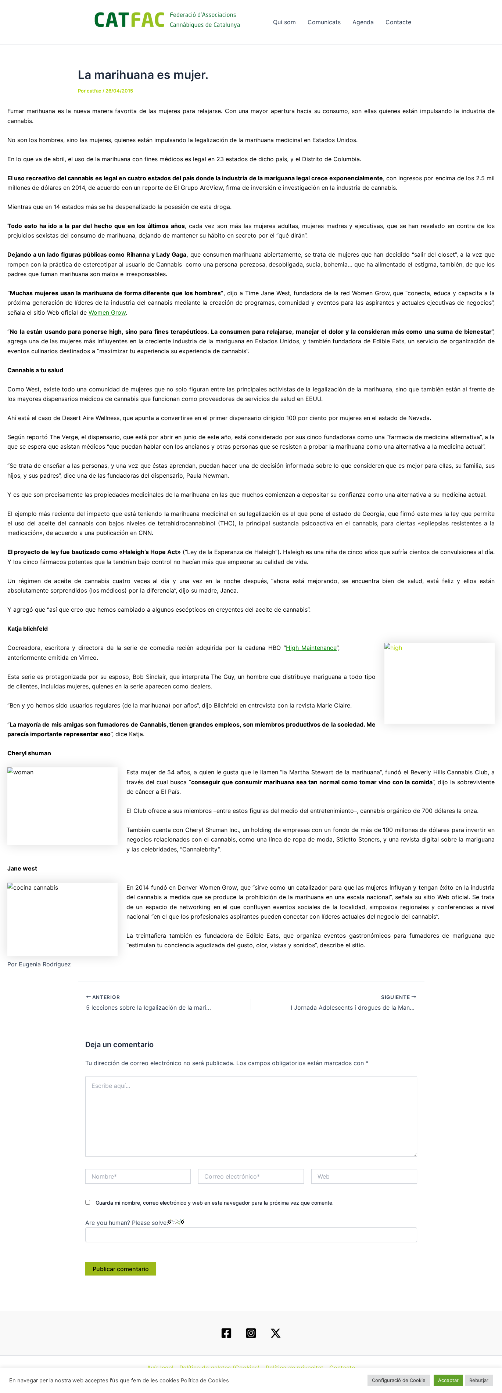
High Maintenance (311, 647)
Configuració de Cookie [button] (399, 1380)
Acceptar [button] (448, 1380)
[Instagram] (251, 1333)
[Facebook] (226, 1333)
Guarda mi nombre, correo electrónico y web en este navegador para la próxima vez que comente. (215, 1203)
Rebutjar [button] (478, 1380)
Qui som (284, 22)
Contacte (398, 22)
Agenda (363, 22)
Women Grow (107, 312)
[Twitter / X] (275, 1333)
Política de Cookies (205, 1380)
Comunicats (324, 22)
